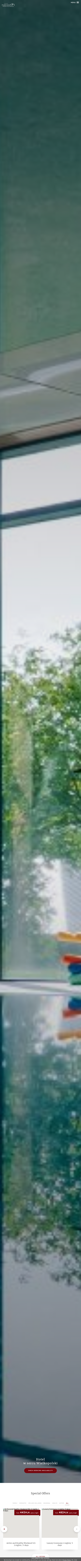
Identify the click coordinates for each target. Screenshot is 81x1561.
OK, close (74, 1560)
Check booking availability (40, 1470)
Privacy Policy (67, 1560)
